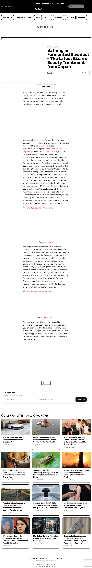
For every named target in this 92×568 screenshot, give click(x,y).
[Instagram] (74, 6)
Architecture (23, 17)
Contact (38, 9)
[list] (46, 17)
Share (86, 73)
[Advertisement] (46, 123)
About (37, 4)
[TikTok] (81, 6)
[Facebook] (71, 6)
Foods (70, 17)
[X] (78, 6)
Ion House (49, 242)
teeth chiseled (51, 151)
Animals (7, 17)
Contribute (47, 4)
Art (38, 17)
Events (58, 17)
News (49, 73)
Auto (47, 17)
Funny (81, 17)
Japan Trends (49, 317)
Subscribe (59, 4)
